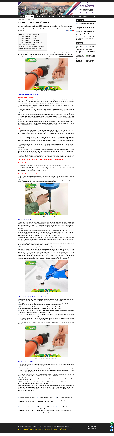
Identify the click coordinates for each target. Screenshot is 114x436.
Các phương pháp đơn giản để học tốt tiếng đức (85, 28)
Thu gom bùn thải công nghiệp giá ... (80, 52)
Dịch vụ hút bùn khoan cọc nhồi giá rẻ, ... (90, 52)
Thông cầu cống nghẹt (32, 19)
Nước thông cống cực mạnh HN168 (64, 400)
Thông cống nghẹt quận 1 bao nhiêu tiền (25, 411)
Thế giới (44, 16)
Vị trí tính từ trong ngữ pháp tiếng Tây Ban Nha (89, 32)
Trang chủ (21, 16)
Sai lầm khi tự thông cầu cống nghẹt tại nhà (63, 411)
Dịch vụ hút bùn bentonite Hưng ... (79, 61)
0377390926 (92, 428)
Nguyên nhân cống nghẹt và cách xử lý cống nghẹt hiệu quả (45, 411)
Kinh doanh (50, 16)
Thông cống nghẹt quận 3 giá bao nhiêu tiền (26, 402)
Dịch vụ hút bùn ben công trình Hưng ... (90, 61)
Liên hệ (85, 16)
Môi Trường (29, 16)
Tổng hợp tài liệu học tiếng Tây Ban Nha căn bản (90, 37)
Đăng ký (94, 0)
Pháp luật (64, 16)
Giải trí (57, 16)
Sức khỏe (37, 16)
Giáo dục (71, 16)
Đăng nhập (88, 0)
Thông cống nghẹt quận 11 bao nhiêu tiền (45, 402)
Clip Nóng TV (78, 16)
